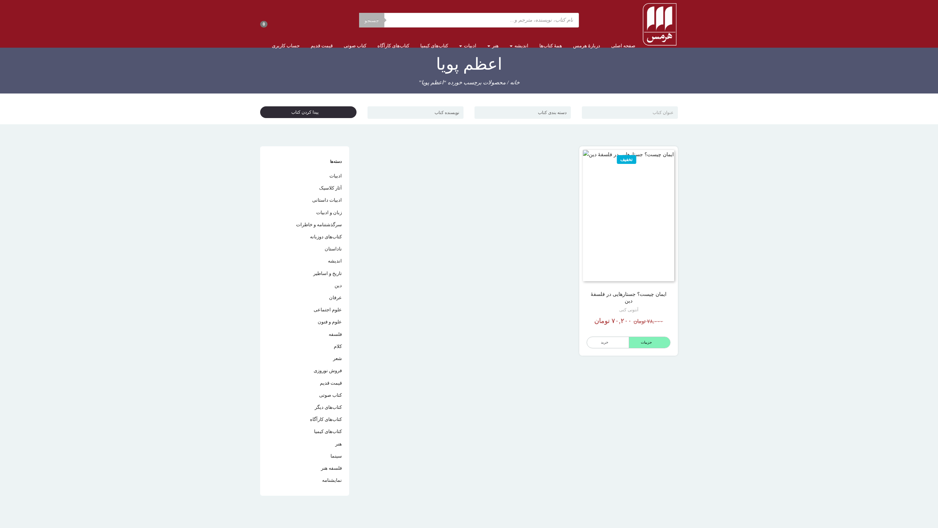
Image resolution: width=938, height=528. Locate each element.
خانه (515, 82)
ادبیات (469, 45)
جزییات (646, 342)
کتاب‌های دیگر (328, 407)
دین (338, 285)
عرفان (335, 297)
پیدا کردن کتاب (306, 112)
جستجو (372, 20)
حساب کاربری (286, 45)
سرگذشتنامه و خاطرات (319, 224)
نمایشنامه (332, 480)
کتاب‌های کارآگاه (393, 45)
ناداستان (333, 249)
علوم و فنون (330, 321)
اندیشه (520, 45)
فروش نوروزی (328, 370)
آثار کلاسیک (330, 188)
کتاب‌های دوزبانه (326, 236)
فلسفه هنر (331, 468)
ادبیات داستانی (327, 200)
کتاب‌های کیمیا (434, 45)
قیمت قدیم (322, 45)
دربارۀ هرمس (586, 45)
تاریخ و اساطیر (327, 273)
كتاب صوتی (355, 45)
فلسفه (335, 334)
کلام (338, 346)
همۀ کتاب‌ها (550, 45)
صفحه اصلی (623, 45)
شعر (337, 358)
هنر (495, 45)
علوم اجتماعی (328, 309)
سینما (336, 456)
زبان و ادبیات (329, 212)
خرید (604, 342)
